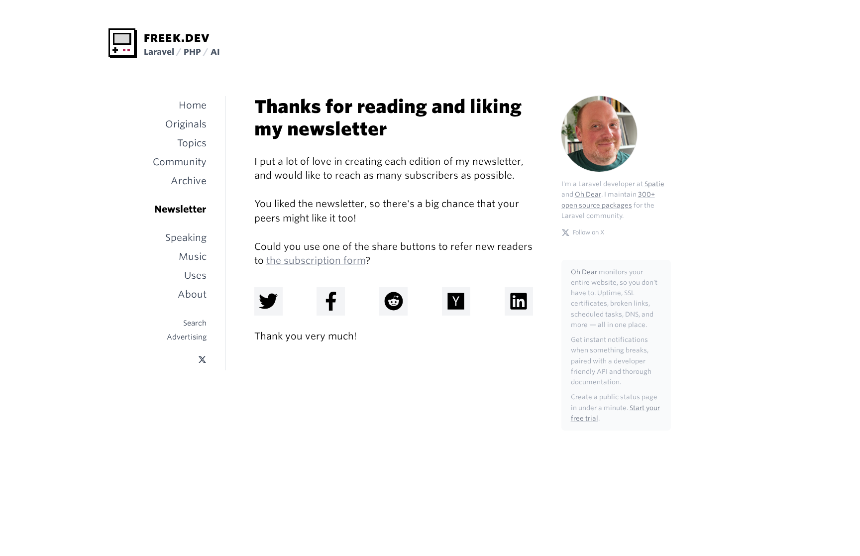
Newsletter (180, 209)
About (192, 294)
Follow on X (588, 232)
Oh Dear (588, 194)
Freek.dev (177, 37)
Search (195, 323)
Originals (186, 124)
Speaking (186, 237)
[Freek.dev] (122, 43)
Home (193, 105)
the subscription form (315, 260)
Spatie (654, 184)
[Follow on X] (202, 359)
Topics (192, 143)
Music (193, 256)
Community (180, 162)
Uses (195, 275)
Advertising (187, 337)
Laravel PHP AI (182, 52)
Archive (189, 181)
